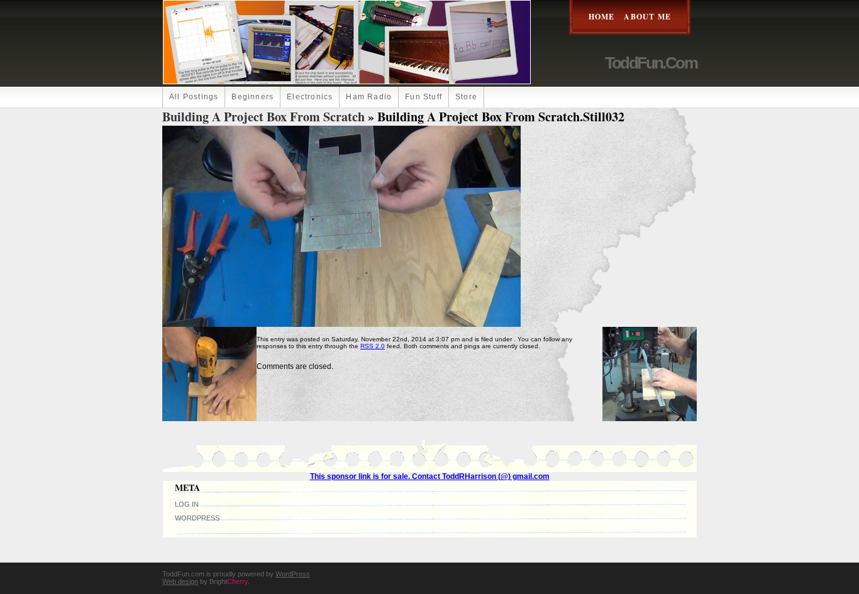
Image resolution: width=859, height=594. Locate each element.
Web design (180, 581)
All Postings (193, 96)
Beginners (252, 96)
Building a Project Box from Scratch (263, 116)
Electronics (310, 96)
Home (602, 16)
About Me (647, 16)
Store (466, 96)
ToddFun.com (651, 62)
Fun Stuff (423, 96)
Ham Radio (369, 96)
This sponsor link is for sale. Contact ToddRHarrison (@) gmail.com (430, 476)
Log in (187, 504)
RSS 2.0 (372, 346)
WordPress (197, 518)
